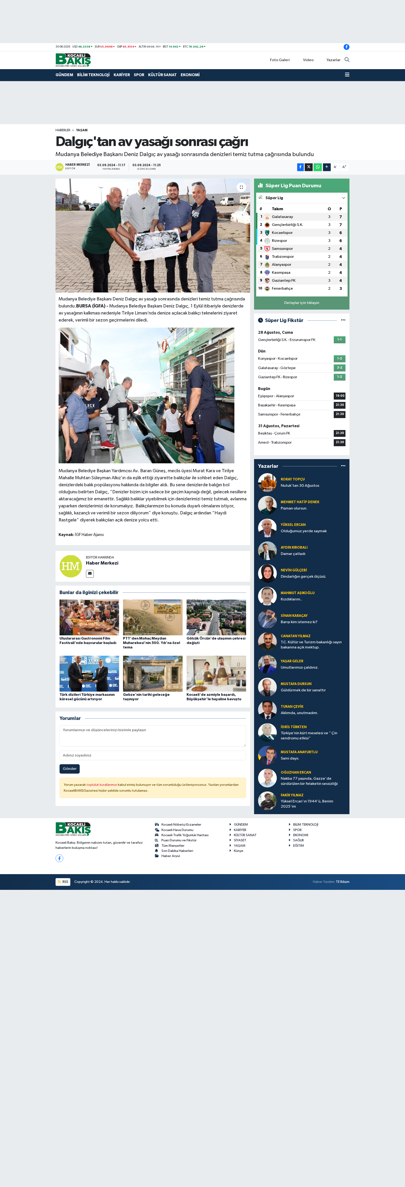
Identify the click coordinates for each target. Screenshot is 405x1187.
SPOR (139, 75)
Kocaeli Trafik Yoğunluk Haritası (185, 835)
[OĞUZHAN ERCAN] (267, 778)
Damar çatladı (293, 554)
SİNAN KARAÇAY (294, 616)
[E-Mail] (90, 574)
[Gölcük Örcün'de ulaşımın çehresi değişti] (216, 617)
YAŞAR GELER (292, 661)
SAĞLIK (298, 840)
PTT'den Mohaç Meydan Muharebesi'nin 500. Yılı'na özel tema (151, 643)
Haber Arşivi (170, 856)
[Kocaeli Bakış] (73, 60)
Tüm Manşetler (172, 845)
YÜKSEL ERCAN (293, 525)
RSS (65, 882)
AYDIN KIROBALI (294, 547)
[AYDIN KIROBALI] (267, 551)
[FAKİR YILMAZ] (267, 801)
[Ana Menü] (347, 75)
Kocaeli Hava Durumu (177, 830)
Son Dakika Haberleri (177, 851)
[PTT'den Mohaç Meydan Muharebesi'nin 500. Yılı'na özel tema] (153, 617)
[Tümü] (343, 466)
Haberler (63, 130)
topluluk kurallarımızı (102, 784)
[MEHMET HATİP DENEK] (267, 505)
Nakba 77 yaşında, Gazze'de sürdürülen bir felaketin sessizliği (309, 781)
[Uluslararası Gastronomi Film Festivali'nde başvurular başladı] (89, 617)
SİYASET (240, 840)
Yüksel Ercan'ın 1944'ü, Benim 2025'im (307, 803)
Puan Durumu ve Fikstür (179, 840)
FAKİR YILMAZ (292, 795)
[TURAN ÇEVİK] (267, 710)
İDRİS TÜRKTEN (294, 727)
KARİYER (122, 75)
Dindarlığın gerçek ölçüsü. (303, 577)
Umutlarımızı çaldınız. (300, 668)
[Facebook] (59, 858)
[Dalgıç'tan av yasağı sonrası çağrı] (153, 236)
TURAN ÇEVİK (292, 706)
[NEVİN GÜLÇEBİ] (267, 573)
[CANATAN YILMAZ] (267, 642)
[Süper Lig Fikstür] (343, 320)
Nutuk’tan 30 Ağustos (300, 486)
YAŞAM (81, 130)
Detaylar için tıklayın (301, 303)
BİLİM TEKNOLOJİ (93, 75)
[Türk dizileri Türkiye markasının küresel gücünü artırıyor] (89, 673)
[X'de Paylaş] (309, 167)
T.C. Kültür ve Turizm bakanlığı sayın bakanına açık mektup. (311, 644)
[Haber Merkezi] (71, 566)
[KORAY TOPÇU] (267, 482)
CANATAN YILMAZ (296, 636)
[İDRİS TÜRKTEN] (267, 732)
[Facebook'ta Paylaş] (300, 167)
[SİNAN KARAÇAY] (267, 619)
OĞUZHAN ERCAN (296, 772)
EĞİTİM (298, 845)
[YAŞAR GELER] (267, 664)
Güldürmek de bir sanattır (303, 690)
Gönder (70, 769)
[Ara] (347, 60)
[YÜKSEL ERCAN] (267, 528)
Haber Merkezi (102, 563)
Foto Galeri (280, 60)
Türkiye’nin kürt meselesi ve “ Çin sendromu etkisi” (309, 735)
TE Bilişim (342, 882)
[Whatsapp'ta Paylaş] (318, 167)
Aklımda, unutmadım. (299, 713)
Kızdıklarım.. (291, 599)
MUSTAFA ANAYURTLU (299, 752)
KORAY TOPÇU (293, 479)
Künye (238, 851)
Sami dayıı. (290, 758)
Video (308, 60)
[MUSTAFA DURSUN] (267, 687)
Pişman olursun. (294, 508)
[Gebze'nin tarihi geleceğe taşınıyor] (153, 673)
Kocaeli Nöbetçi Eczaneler (181, 824)
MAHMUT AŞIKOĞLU (298, 593)
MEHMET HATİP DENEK (300, 502)
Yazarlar (333, 60)
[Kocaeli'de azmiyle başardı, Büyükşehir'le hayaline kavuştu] (216, 673)
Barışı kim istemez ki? (299, 622)
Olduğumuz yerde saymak (304, 531)
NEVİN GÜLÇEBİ (294, 570)
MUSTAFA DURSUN (296, 684)
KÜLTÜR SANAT (162, 75)
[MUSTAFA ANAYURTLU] (267, 755)
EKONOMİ (190, 75)
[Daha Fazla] (327, 167)
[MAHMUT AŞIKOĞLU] (267, 596)
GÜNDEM (64, 75)
